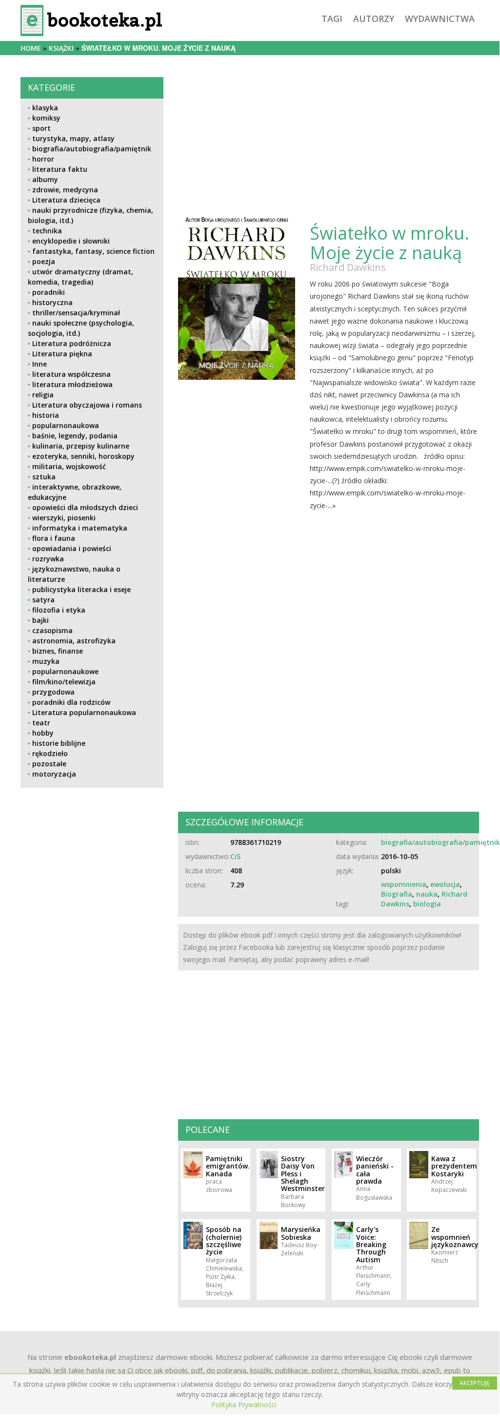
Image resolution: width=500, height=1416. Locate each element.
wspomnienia (403, 884)
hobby (43, 733)
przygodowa (53, 692)
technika (47, 230)
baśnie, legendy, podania (75, 435)
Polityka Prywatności (244, 1404)
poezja (43, 261)
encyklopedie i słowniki (71, 241)
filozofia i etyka (58, 610)
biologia (427, 903)
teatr (41, 722)
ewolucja (445, 884)
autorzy (373, 18)
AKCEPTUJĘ (475, 1383)
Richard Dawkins (348, 267)
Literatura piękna (62, 353)
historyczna (52, 302)
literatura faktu (59, 169)
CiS (235, 856)
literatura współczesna (71, 374)
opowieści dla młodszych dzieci (85, 507)
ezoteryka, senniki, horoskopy (83, 456)
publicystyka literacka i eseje (81, 589)
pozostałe (49, 763)
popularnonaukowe (65, 671)
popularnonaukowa (65, 425)
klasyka (45, 107)
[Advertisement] (91, 870)
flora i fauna (53, 538)
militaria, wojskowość (69, 466)
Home (30, 48)
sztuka (44, 476)
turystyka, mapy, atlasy (73, 138)
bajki (40, 620)
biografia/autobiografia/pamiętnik (91, 148)
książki (61, 48)
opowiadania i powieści (71, 548)
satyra (43, 599)
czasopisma (52, 630)
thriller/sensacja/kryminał (76, 312)
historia (45, 415)
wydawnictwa (440, 18)
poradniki (48, 292)
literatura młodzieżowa (72, 384)
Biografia (396, 894)
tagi (331, 18)
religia (43, 394)
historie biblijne (58, 743)
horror (43, 159)
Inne (39, 364)
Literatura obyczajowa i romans (87, 405)
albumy (45, 179)
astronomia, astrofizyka (74, 640)
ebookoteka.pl (90, 1357)
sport (41, 128)
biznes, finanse (57, 651)
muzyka (46, 661)
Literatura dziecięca (66, 200)
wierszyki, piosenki (64, 517)
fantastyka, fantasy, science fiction (93, 251)
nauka (427, 894)
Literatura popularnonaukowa (84, 712)
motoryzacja (54, 774)
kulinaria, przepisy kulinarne (80, 446)
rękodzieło (50, 753)
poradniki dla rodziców (71, 702)
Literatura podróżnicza (71, 343)
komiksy (46, 118)
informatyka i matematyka (79, 528)
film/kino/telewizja (64, 681)
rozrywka (48, 558)
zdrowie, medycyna (65, 189)
